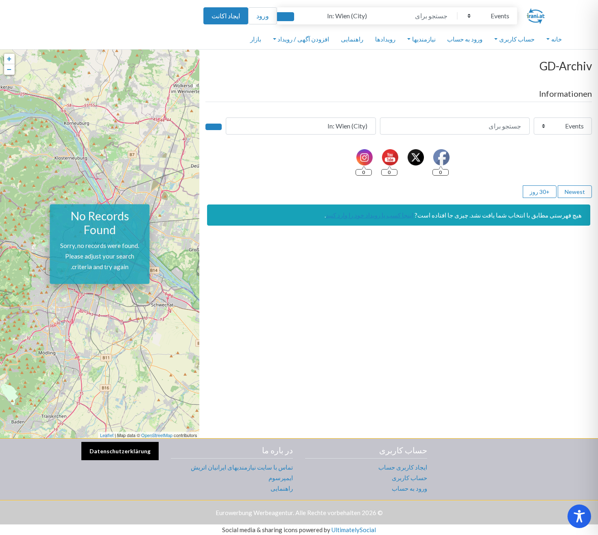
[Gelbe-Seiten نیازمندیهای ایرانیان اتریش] (536, 15)
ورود (262, 16)
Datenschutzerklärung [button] (120, 451)
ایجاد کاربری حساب (402, 467)
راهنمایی (352, 39)
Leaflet (106, 435)
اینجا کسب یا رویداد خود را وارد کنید (369, 215)
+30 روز (540, 191)
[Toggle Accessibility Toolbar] (579, 516)
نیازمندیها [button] (424, 39)
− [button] (9, 69)
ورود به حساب (464, 39)
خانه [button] (556, 39)
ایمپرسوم (280, 477)
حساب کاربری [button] (517, 39)
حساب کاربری (409, 477)
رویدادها (385, 39)
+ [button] (9, 58)
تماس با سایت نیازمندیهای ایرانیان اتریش (242, 467)
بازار (255, 39)
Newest (575, 191)
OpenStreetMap (156, 435)
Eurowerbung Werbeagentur (254, 512)
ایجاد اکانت (226, 16)
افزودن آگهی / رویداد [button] (303, 39)
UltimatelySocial (354, 529)
